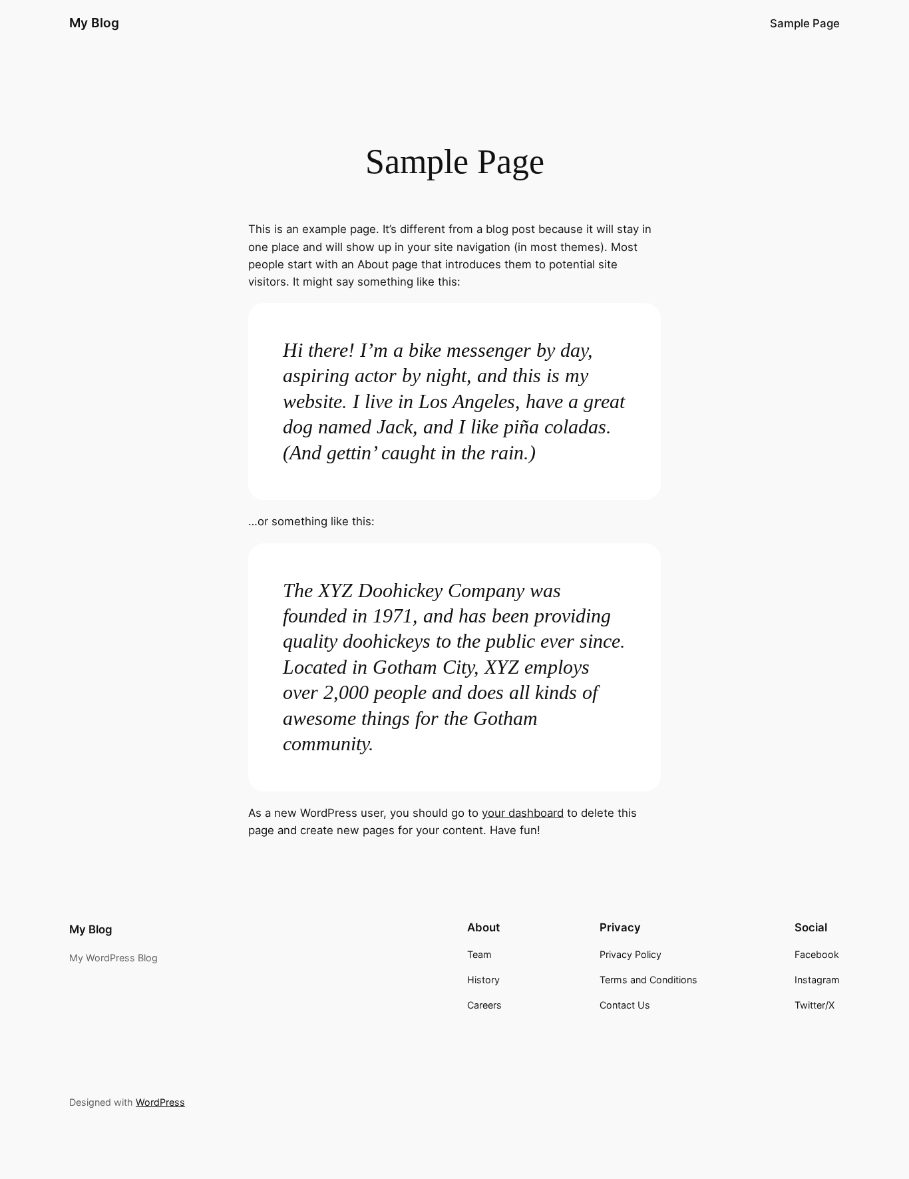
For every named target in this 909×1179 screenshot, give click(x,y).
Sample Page (805, 23)
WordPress (160, 1102)
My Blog (94, 23)
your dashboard (523, 813)
